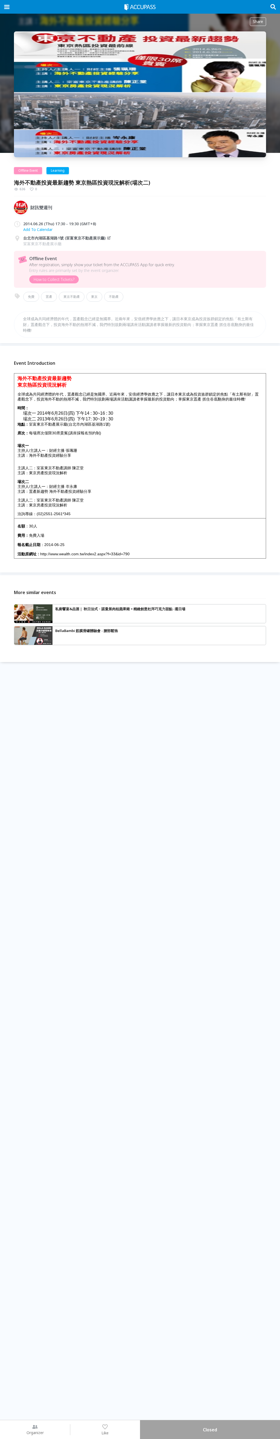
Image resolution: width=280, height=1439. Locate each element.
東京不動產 (71, 296)
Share (258, 21)
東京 (94, 296)
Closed (210, 1430)
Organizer (35, 1432)
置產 (49, 296)
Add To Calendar (37, 229)
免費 (31, 296)
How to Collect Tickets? (54, 279)
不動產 (114, 296)
